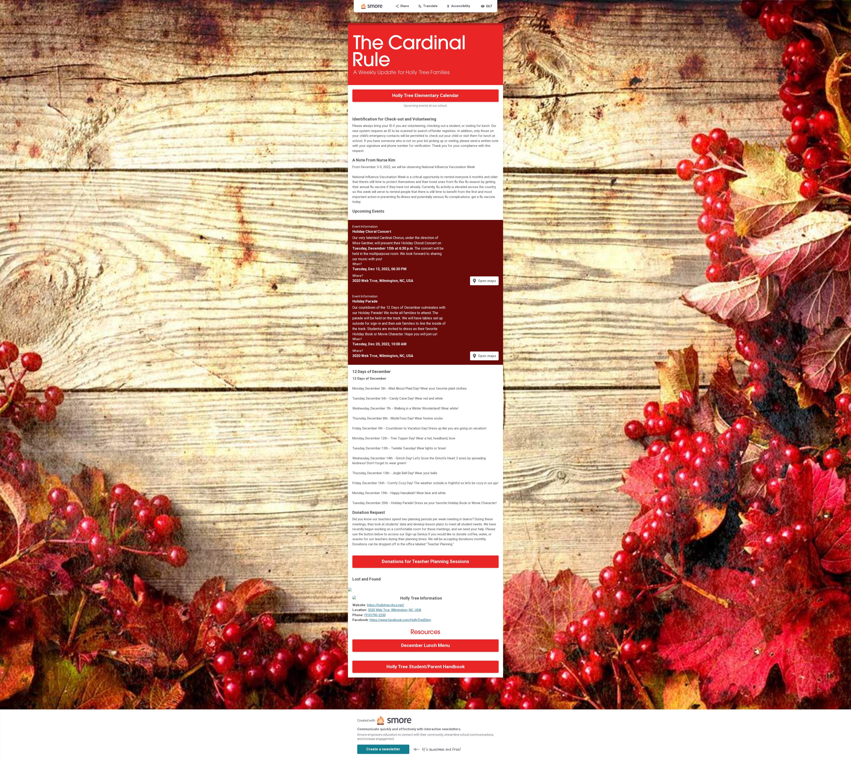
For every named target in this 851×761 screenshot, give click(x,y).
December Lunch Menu (425, 645)
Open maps (484, 280)
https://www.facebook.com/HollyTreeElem (400, 620)
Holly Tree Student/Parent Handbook (425, 666)
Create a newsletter (383, 749)
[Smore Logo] (372, 6)
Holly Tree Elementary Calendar (425, 95)
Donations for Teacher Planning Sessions (425, 561)
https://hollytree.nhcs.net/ (385, 605)
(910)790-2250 (375, 615)
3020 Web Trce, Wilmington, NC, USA (394, 610)
